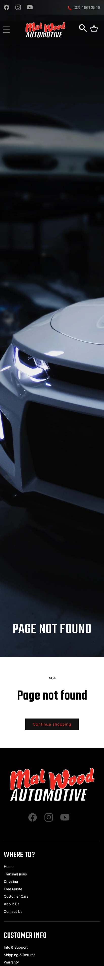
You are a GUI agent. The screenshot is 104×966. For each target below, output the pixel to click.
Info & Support (16, 947)
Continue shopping (52, 724)
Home (8, 866)
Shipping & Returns (19, 955)
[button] (6, 29)
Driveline (11, 881)
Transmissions (15, 874)
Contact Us (13, 911)
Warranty (11, 962)
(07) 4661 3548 (86, 7)
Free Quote (13, 889)
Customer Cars (16, 896)
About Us (11, 904)
